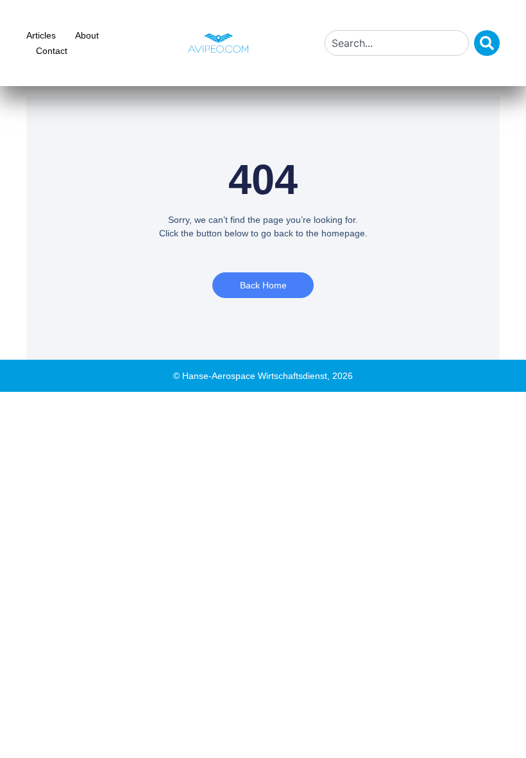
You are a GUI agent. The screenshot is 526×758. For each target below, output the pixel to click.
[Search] (487, 43)
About (87, 35)
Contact (51, 51)
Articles (41, 35)
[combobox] (397, 43)
